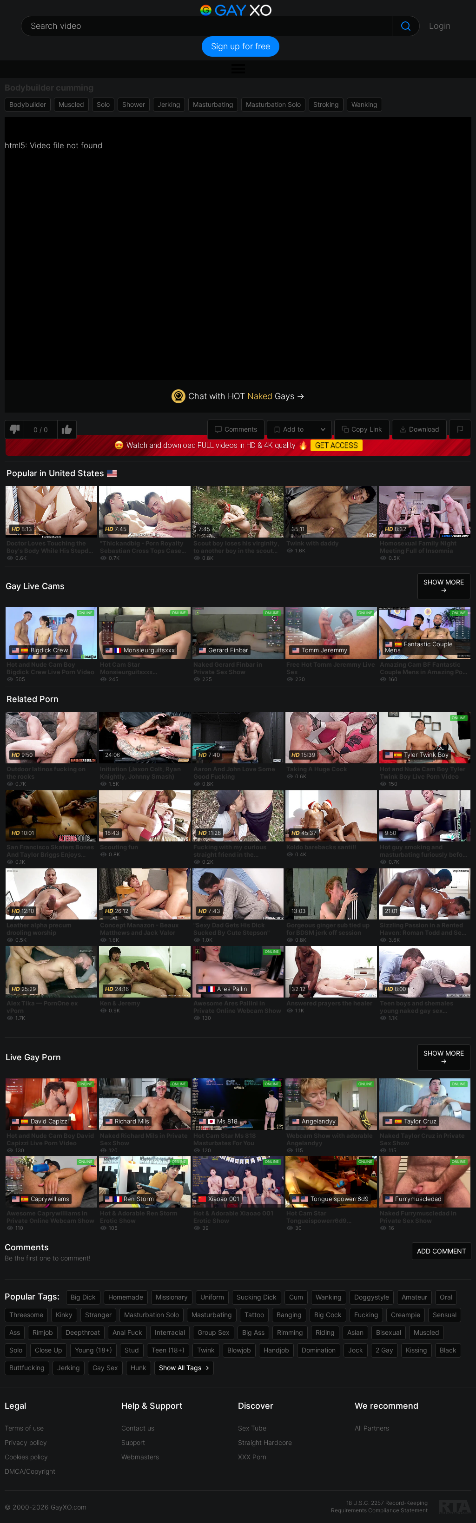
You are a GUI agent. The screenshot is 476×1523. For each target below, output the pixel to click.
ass (14, 1332)
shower (133, 104)
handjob (276, 1350)
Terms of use (24, 1428)
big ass (253, 1332)
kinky (64, 1315)
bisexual (388, 1332)
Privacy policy (26, 1442)
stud (132, 1350)
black (448, 1350)
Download (424, 429)
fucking (366, 1315)
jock (355, 1350)
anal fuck (127, 1332)
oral (446, 1297)
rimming (290, 1332)
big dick (83, 1297)
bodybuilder (27, 104)
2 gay (384, 1350)
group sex (214, 1332)
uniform (212, 1297)
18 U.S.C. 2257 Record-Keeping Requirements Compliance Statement (379, 1506)
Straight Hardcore (265, 1442)
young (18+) (93, 1350)
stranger (98, 1315)
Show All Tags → (184, 1368)
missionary (172, 1297)
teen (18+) (168, 1350)
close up (48, 1350)
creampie (405, 1315)
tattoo (254, 1315)
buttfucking (27, 1368)
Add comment (441, 1251)
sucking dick (257, 1297)
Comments (241, 429)
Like (67, 429)
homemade (125, 1297)
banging (289, 1315)
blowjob (239, 1350)
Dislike (14, 429)
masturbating (213, 104)
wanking (364, 104)
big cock (328, 1315)
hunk (138, 1368)
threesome (26, 1315)
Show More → (443, 586)
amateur (414, 1297)
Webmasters (140, 1457)
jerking (169, 104)
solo (103, 104)
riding (325, 1332)
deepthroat (83, 1332)
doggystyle (371, 1297)
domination (319, 1350)
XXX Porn (252, 1457)
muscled (71, 104)
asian (355, 1332)
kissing (416, 1350)
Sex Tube (252, 1428)
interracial (170, 1332)
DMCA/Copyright (30, 1471)
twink (206, 1350)
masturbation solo (273, 104)
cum (296, 1297)
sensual (444, 1315)
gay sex (105, 1368)
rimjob (43, 1332)
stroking (326, 104)
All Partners (372, 1428)
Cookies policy (26, 1457)
